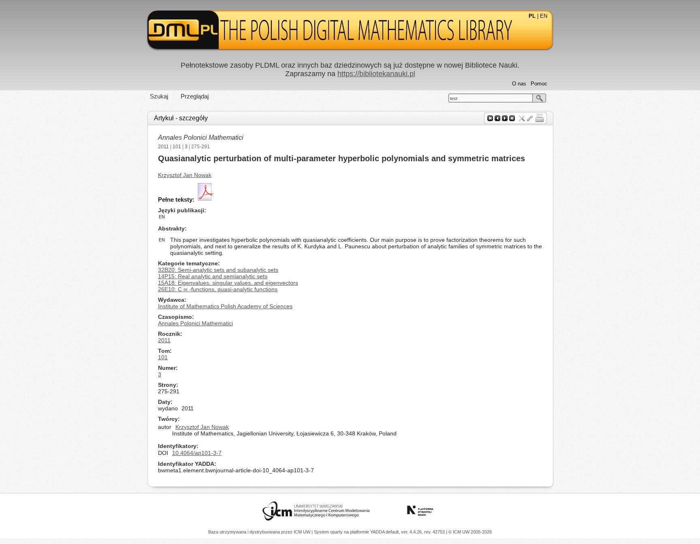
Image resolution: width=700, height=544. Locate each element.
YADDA (378, 531)
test (453, 98)
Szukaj (159, 96)
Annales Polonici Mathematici (200, 137)
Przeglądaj (195, 96)
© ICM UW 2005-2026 (470, 531)
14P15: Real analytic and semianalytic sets (212, 276)
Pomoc (539, 84)
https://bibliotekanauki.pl (376, 74)
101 (177, 146)
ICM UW (303, 531)
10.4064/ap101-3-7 (197, 453)
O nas (519, 84)
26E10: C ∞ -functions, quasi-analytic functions (217, 289)
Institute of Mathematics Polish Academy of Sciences (225, 306)
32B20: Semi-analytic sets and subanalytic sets (218, 270)
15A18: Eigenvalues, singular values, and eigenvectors (228, 282)
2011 (163, 146)
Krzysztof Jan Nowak (184, 175)
